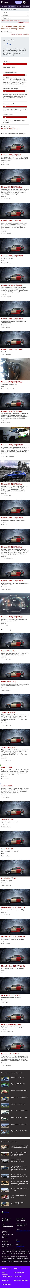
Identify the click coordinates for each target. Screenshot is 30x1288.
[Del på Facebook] (7, 44)
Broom (6, 2)
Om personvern (19, 1272)
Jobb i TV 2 (17, 1269)
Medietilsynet (20, 1246)
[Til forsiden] (1, 2)
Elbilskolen (4, 6)
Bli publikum (6, 1284)
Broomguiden (26, 6)
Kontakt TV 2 (6, 1269)
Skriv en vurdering (15, 20)
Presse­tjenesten (5, 1273)
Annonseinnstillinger (21, 1280)
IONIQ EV (11, 128)
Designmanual (7, 1276)
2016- (18, 128)
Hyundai (3, 128)
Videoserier (19, 6)
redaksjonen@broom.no (23, 1231)
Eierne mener (12, 6)
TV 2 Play (18, 2)
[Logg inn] (24, 2)
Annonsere (5, 1280)
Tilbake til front (5, 20)
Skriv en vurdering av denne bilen (20, 34)
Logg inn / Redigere (23, 22)
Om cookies (18, 1276)
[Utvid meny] (27, 2)
